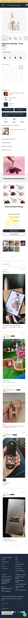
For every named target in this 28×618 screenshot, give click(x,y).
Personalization (6, 142)
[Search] (24, 5)
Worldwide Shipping (19, 564)
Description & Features (8, 139)
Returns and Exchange (20, 570)
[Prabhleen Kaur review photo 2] (4, 479)
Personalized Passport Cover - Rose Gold (18, 129)
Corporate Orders (5, 561)
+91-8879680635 (7, 591)
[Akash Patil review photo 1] (14, 359)
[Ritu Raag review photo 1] (14, 517)
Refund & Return (6, 150)
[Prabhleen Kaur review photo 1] (14, 458)
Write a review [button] (14, 230)
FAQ (16, 559)
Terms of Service (18, 568)
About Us (3, 559)
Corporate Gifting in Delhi (20, 584)
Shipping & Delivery (7, 146)
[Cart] (26, 5)
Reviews (3, 566)
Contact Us (17, 561)
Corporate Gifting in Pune (20, 589)
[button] (4, 47)
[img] (5, 269)
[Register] (21, 603)
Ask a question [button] (14, 234)
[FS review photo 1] (14, 299)
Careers (3, 564)
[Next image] (7, 131)
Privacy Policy (18, 566)
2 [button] (12, 546)
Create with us (5, 568)
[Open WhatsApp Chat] (25, 615)
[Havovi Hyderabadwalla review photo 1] (14, 408)
